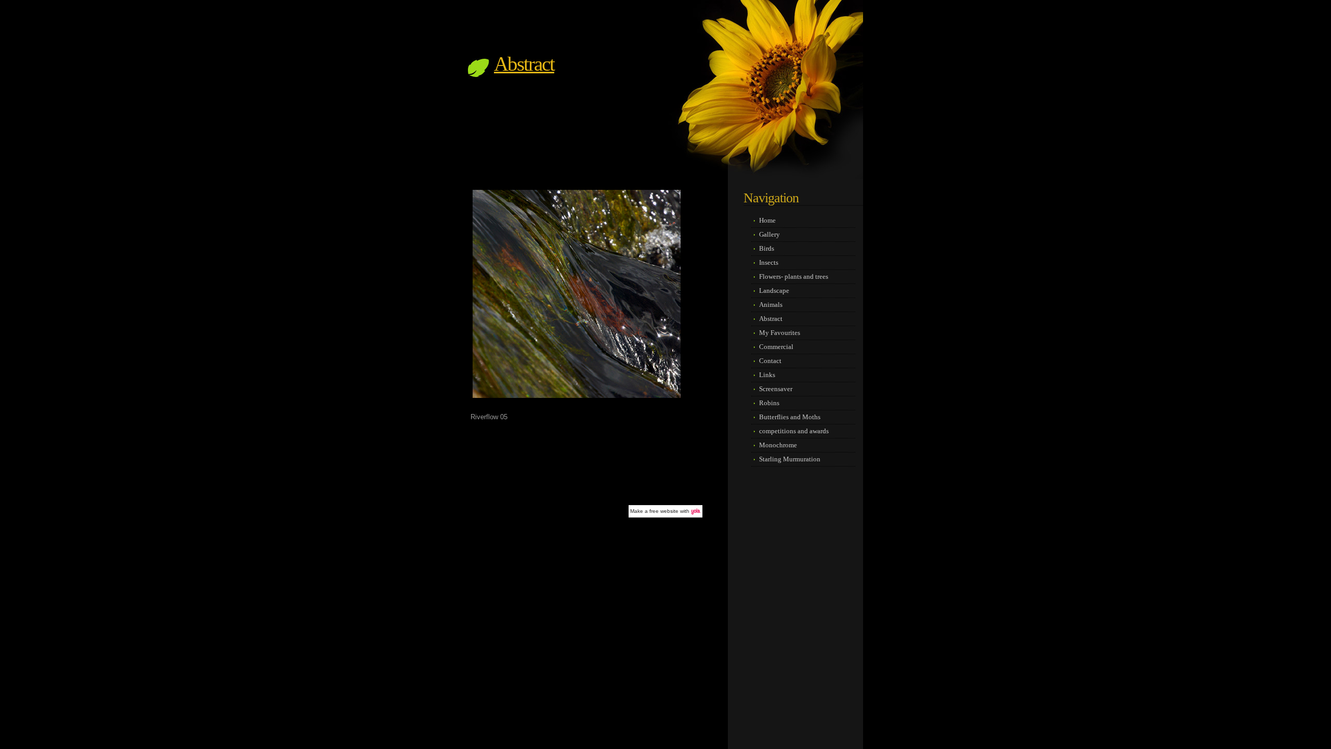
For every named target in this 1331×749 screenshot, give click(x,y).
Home (767, 220)
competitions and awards (794, 431)
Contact (770, 361)
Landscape (774, 290)
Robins (769, 403)
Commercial (776, 347)
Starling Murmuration (789, 459)
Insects (768, 262)
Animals (770, 304)
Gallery (769, 234)
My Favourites (779, 333)
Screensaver (775, 389)
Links (767, 375)
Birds (766, 248)
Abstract (524, 64)
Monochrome (778, 445)
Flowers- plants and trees (793, 276)
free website (663, 511)
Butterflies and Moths (789, 417)
